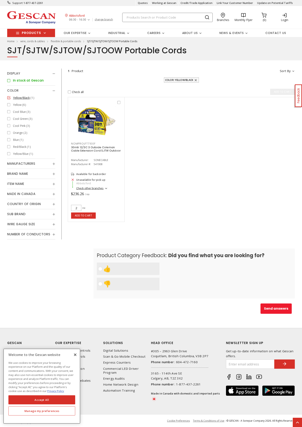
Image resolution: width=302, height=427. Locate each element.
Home (11, 41)
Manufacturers (21, 163)
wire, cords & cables (32, 41)
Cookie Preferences (178, 421)
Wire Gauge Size (21, 224)
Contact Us (275, 33)
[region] (41, 386)
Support (17, 3)
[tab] (31, 73)
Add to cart (83, 215)
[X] (75, 354)
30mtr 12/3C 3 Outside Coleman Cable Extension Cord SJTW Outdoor (96, 149)
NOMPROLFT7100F (83, 143)
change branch (104, 19)
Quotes (143, 3)
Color (13, 90)
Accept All (42, 400)
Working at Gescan (164, 3)
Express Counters (117, 362)
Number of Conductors (28, 234)
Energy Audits (114, 378)
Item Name (15, 184)
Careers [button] (154, 33)
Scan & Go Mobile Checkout (124, 356)
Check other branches (90, 188)
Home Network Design (120, 384)
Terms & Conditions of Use (208, 420)
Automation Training (119, 390)
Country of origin (24, 204)
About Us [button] (190, 33)
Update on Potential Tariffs (275, 3)
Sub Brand (16, 214)
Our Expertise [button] (75, 33)
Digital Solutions (115, 350)
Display (13, 73)
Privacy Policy (55, 391)
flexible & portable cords (66, 41)
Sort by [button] (285, 71)
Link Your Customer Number (235, 3)
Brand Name (17, 174)
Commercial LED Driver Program (121, 370)
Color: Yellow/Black (179, 80)
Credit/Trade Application (196, 3)
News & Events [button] (231, 33)
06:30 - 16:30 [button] (77, 19)
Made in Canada (21, 194)
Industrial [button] (117, 33)
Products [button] (31, 33)
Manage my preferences (41, 411)
